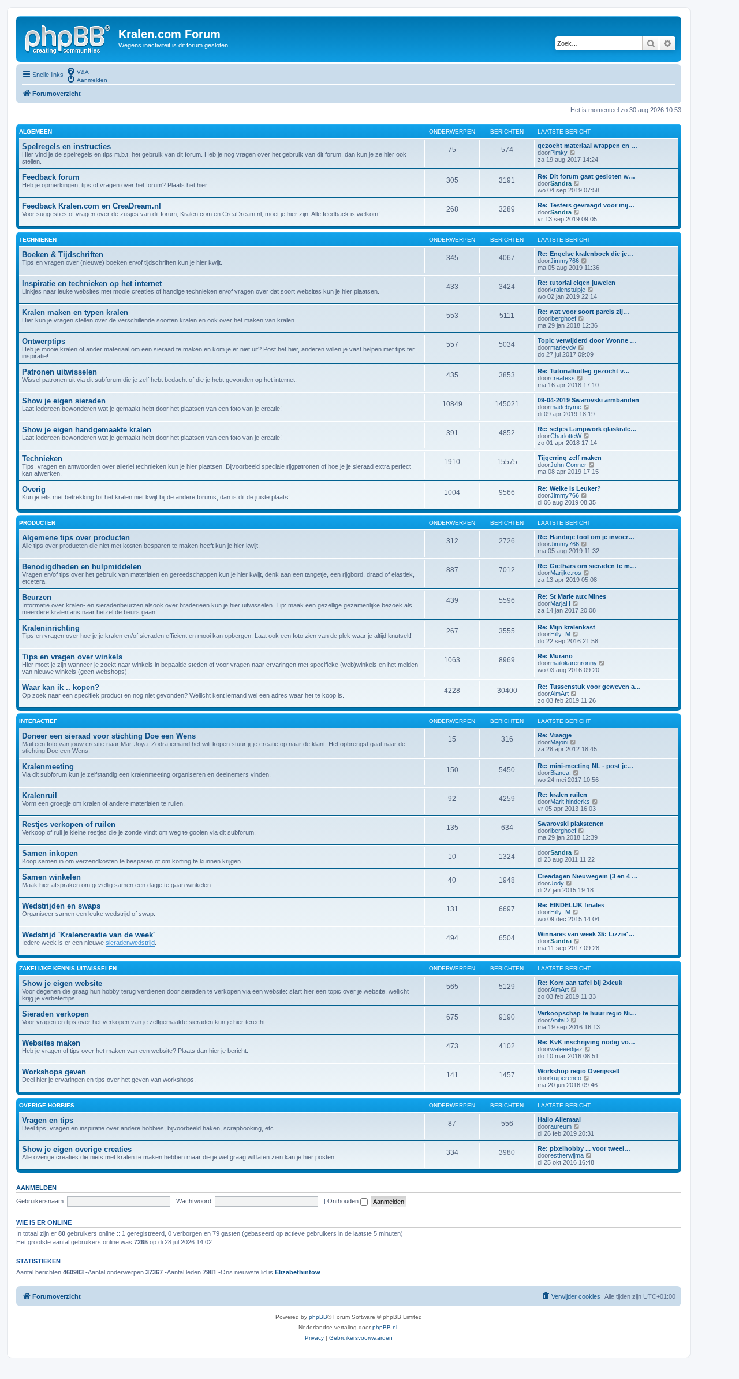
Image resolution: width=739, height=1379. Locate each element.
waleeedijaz (566, 1049)
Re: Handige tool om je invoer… (586, 536)
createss (562, 378)
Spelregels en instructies (66, 146)
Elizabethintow (297, 1272)
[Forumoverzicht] (68, 37)
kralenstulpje (567, 289)
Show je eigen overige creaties (77, 1149)
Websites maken (51, 1043)
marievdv (563, 347)
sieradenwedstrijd (130, 942)
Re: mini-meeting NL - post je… (585, 765)
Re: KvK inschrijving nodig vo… (586, 1042)
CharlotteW (565, 435)
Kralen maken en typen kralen (75, 312)
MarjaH (560, 603)
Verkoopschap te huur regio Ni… (587, 1013)
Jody (557, 883)
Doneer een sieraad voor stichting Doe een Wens (109, 736)
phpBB (318, 1317)
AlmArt (559, 693)
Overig (34, 489)
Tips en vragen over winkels (72, 657)
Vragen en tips (47, 1120)
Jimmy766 (564, 260)
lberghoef (563, 318)
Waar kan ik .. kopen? (60, 687)
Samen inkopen (50, 853)
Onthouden (343, 1201)
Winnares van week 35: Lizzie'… (586, 934)
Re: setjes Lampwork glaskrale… (587, 428)
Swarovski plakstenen (571, 823)
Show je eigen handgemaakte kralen (86, 429)
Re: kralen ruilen (562, 794)
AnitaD (559, 1020)
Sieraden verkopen (55, 1014)
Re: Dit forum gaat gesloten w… (586, 176)
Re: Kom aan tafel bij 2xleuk (580, 982)
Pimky (559, 152)
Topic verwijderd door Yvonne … (587, 340)
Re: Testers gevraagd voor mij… (586, 205)
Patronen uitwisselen (59, 372)
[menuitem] (77, 71)
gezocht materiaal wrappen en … (587, 145)
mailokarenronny (573, 662)
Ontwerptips (43, 341)
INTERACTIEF (38, 721)
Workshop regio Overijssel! (579, 1070)
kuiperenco (565, 1077)
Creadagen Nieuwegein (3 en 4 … (588, 876)
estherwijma (567, 1155)
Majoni (559, 742)
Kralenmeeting (48, 766)
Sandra (561, 183)
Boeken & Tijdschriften (62, 254)
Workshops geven (54, 1071)
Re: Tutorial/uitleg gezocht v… (584, 371)
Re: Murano (555, 656)
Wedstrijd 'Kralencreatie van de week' (88, 935)
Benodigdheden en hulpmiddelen (81, 566)
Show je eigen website (62, 983)
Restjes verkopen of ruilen (68, 824)
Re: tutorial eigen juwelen (576, 282)
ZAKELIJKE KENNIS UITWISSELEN (68, 968)
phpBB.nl (384, 1327)
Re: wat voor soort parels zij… (583, 311)
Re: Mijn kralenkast (566, 627)
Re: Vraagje (555, 735)
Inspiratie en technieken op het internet (92, 283)
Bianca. (560, 772)
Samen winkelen (51, 877)
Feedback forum (51, 177)
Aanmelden (36, 1187)
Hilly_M (560, 634)
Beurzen (36, 597)
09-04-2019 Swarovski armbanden (588, 399)
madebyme (565, 406)
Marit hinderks (570, 801)
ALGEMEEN (35, 131)
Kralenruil (39, 795)
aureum (561, 1126)
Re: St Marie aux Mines (572, 596)
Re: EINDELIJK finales (571, 905)
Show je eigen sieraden (64, 400)
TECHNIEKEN (38, 239)
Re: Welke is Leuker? (569, 488)
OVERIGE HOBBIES (46, 1105)
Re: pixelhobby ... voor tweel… (584, 1148)
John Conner (568, 464)
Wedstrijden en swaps (61, 906)
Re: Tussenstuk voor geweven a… (589, 686)
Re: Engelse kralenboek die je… (585, 253)
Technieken (42, 458)
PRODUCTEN (37, 523)
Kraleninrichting (51, 628)
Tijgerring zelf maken (570, 457)
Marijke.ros (565, 572)
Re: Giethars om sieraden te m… (587, 565)
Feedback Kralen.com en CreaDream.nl (91, 206)
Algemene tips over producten (76, 537)
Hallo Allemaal (559, 1119)
